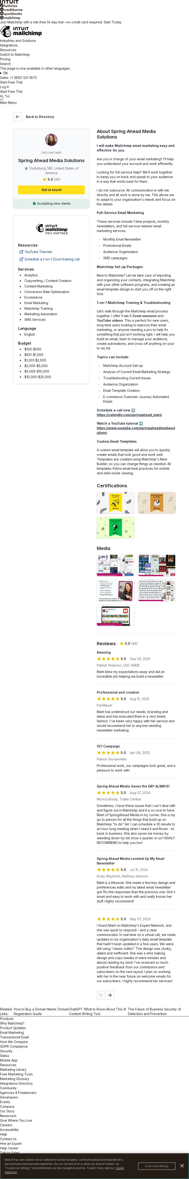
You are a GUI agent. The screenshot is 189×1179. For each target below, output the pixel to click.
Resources (8, 50)
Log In (4, 87)
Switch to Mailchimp (15, 54)
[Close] (182, 1165)
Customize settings (156, 1166)
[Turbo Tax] (94, 6)
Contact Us (8, 1139)
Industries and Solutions (18, 41)
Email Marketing (12, 1032)
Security (6, 1051)
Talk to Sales (10, 1153)
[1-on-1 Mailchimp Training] (115, 590)
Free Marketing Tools (16, 1074)
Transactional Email (14, 1037)
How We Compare (14, 1042)
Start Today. (113, 22)
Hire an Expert (11, 1143)
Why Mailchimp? (12, 1023)
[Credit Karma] (94, 10)
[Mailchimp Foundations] (115, 502)
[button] (94, 73)
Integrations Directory (16, 1083)
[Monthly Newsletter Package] (115, 565)
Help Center (9, 1148)
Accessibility (9, 1130)
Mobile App (9, 1060)
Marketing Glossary (14, 1079)
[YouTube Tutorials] (115, 615)
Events (5, 1102)
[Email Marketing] (157, 502)
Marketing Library (13, 1069)
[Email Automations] (115, 527)
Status (4, 1056)
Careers (6, 1125)
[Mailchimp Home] (94, 31)
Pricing (5, 59)
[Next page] (109, 995)
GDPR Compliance (14, 1046)
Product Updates (13, 1028)
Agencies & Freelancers (18, 1093)
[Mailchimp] (94, 18)
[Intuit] (94, 2)
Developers (9, 1097)
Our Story (7, 1111)
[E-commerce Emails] (157, 565)
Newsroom (8, 1116)
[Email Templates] (157, 590)
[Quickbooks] (94, 14)
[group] (94, 73)
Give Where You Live (16, 1120)
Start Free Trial (11, 82)
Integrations (9, 45)
